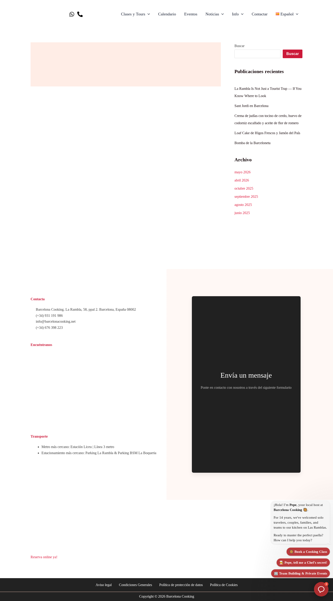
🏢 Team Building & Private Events (300, 573)
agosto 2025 (243, 205)
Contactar (260, 14)
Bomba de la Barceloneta (252, 143)
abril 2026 (241, 180)
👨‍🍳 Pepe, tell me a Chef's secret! (303, 562)
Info (235, 14)
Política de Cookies (224, 585)
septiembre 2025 (246, 196)
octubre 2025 (243, 188)
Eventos (190, 14)
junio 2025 (242, 213)
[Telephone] (80, 14)
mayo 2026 (242, 172)
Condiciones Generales (135, 585)
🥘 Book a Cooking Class (308, 551)
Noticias (212, 14)
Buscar (239, 46)
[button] (321, 589)
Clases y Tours (133, 14)
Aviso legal (104, 585)
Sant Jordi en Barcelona (251, 106)
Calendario (167, 14)
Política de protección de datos (181, 585)
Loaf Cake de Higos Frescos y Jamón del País (267, 133)
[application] (147, 14)
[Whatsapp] (72, 14)
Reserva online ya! (44, 557)
